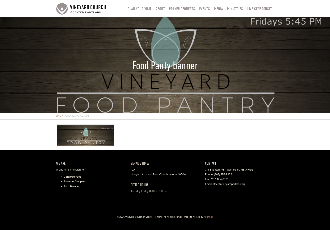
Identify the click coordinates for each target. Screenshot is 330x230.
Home (59, 116)
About (160, 8)
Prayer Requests (182, 8)
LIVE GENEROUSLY (259, 8)
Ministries (235, 8)
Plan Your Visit (139, 8)
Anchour (208, 216)
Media (218, 8)
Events (204, 8)
